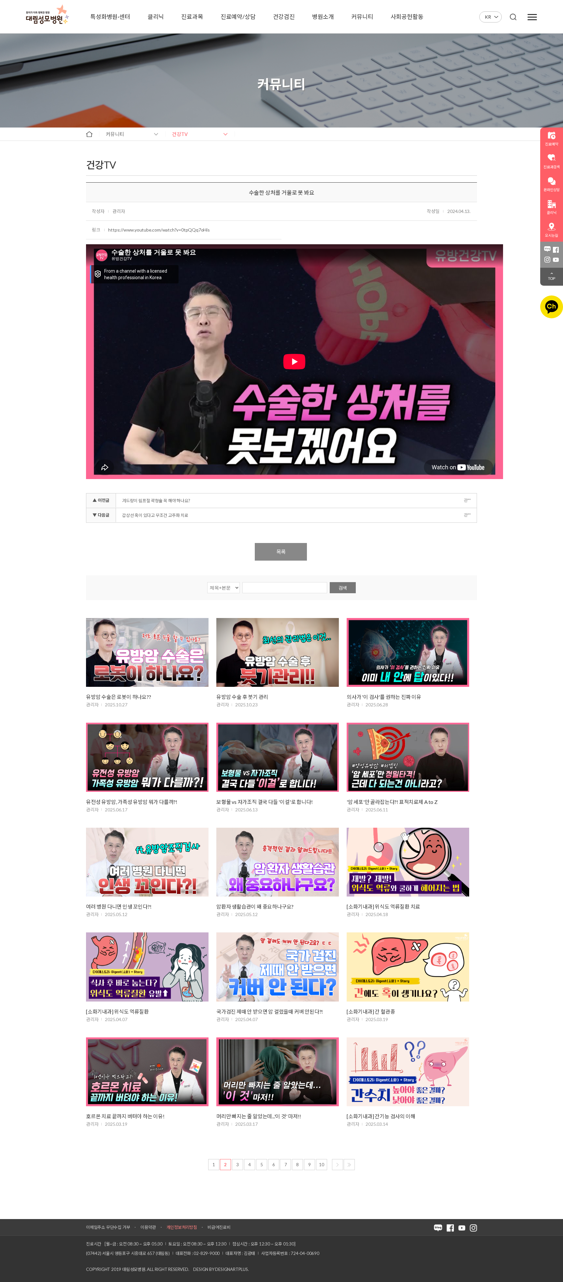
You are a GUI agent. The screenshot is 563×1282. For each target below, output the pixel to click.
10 (321, 1164)
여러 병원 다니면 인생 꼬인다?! (118, 906)
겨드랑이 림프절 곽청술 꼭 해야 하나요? (156, 500)
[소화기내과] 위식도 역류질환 (117, 1011)
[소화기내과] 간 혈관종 (371, 1011)
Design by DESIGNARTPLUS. (221, 1269)
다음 (337, 1164)
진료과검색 (551, 167)
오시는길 (551, 235)
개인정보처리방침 (181, 1227)
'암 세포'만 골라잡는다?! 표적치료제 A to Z (392, 802)
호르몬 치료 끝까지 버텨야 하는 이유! (125, 1116)
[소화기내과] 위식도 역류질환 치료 (383, 906)
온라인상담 (551, 190)
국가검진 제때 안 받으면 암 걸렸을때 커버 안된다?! (269, 1011)
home (89, 134)
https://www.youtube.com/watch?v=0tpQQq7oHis (158, 230)
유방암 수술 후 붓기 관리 (242, 697)
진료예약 (551, 144)
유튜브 (556, 259)
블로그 (547, 250)
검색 (343, 588)
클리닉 (551, 212)
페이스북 (556, 250)
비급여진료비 (219, 1227)
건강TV (180, 134)
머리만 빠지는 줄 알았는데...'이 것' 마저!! (258, 1116)
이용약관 (148, 1227)
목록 (280, 552)
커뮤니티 (115, 134)
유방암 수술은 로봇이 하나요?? (118, 697)
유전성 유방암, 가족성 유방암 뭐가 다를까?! (131, 802)
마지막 (349, 1164)
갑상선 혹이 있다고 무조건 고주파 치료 (155, 515)
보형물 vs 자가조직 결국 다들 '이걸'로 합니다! (264, 802)
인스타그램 (547, 259)
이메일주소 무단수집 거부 (108, 1227)
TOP (551, 278)
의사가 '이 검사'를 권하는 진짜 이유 (384, 697)
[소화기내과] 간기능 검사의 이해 (381, 1116)
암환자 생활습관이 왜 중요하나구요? (255, 906)
